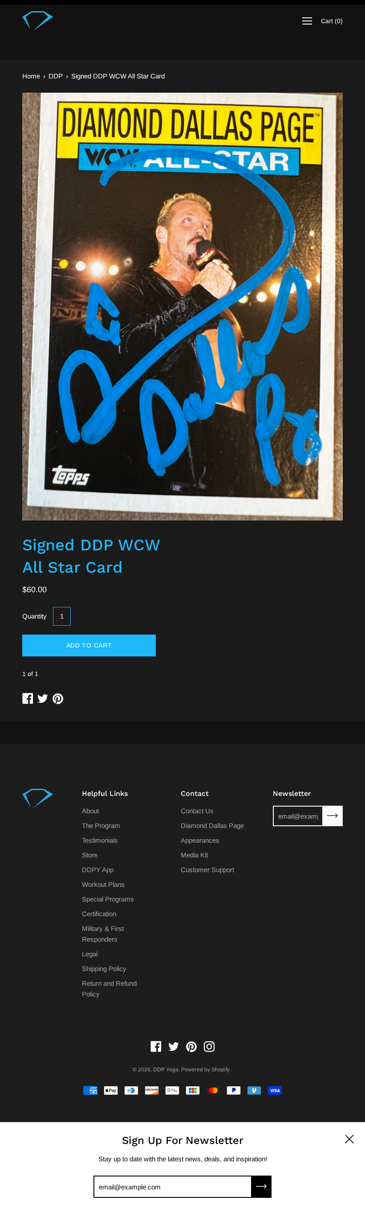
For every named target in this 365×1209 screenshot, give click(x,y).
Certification (99, 914)
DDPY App (98, 869)
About (90, 811)
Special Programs (108, 899)
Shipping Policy (104, 968)
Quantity (34, 616)
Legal (89, 954)
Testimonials (100, 840)
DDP (56, 76)
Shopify (220, 1069)
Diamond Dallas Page (212, 825)
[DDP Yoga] (37, 21)
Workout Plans (103, 884)
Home (31, 76)
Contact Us (197, 811)
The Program (101, 825)
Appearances (200, 840)
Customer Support (207, 869)
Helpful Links (105, 793)
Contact (195, 793)
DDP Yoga (165, 1069)
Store (89, 855)
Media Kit (194, 855)
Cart (332, 21)
